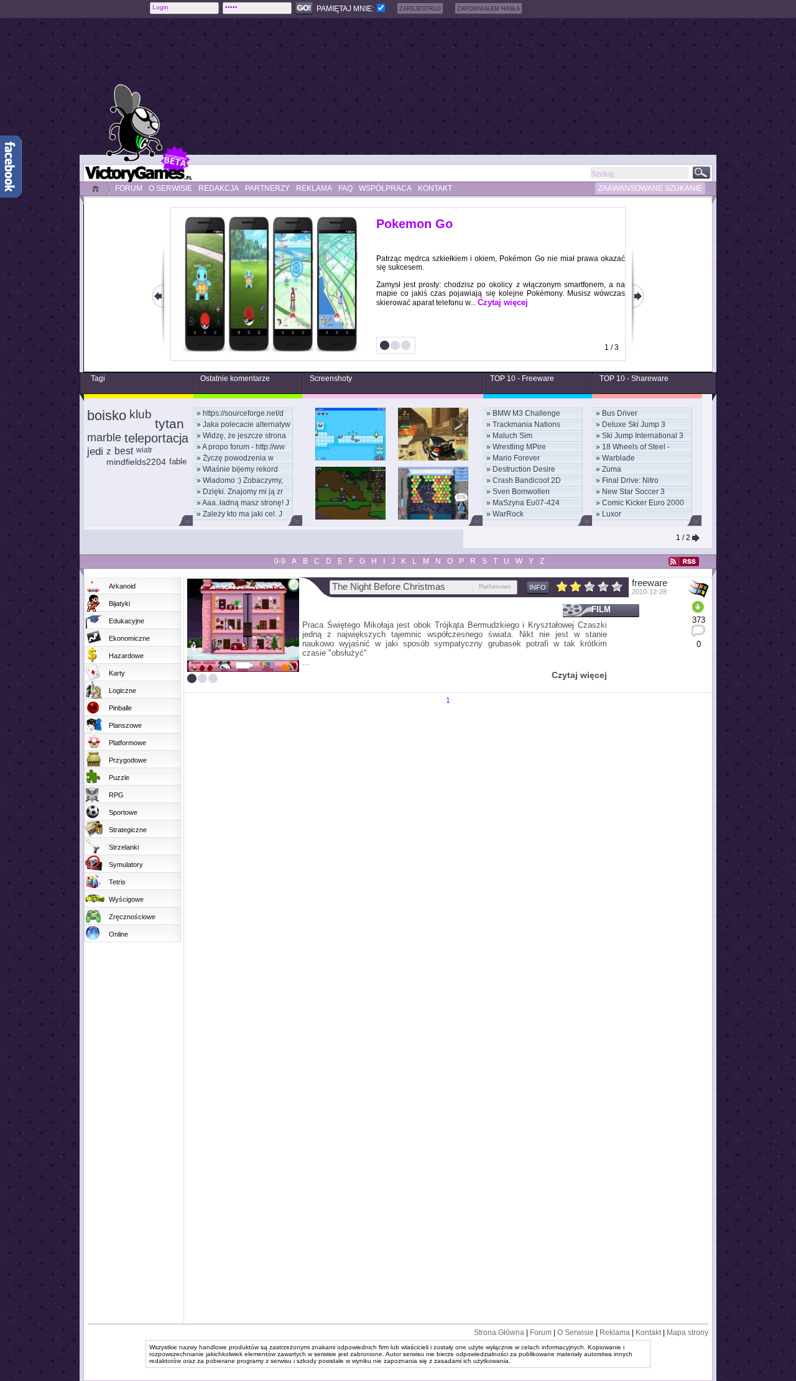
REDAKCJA (218, 188)
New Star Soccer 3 (633, 491)
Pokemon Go (414, 224)
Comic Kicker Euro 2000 (643, 502)
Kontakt (648, 1332)
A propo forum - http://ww (243, 447)
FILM (601, 609)
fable (178, 461)
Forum (541, 1332)
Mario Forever (516, 458)
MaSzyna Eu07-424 (526, 502)
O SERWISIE (170, 188)
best (123, 451)
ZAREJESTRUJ (420, 9)
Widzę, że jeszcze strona (244, 435)
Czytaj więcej (503, 302)
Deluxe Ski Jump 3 (633, 424)
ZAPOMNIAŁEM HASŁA (488, 9)
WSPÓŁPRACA (385, 188)
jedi (95, 451)
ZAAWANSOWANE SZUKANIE (650, 188)
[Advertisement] (432, 86)
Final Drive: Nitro (630, 480)
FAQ (345, 188)
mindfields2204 (136, 462)
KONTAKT (435, 188)
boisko (106, 415)
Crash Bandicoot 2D (527, 480)
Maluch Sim (512, 435)
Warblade (618, 458)
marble (104, 437)
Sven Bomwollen (521, 491)
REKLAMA (314, 188)
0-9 (279, 561)
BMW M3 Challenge (526, 413)
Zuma (611, 469)
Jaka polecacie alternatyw (246, 424)
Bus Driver (619, 413)
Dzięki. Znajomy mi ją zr (243, 491)
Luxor (611, 514)
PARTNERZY (267, 188)
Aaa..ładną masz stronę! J (245, 502)
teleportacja (156, 438)
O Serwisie (575, 1332)
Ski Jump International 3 (642, 435)
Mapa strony (687, 1332)
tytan (169, 423)
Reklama (614, 1332)
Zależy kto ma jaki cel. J (242, 514)
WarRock (508, 514)
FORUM (128, 188)
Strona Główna (499, 1332)
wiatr (144, 450)
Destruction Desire (524, 469)
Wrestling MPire (519, 447)
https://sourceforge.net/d (243, 413)
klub (140, 414)
